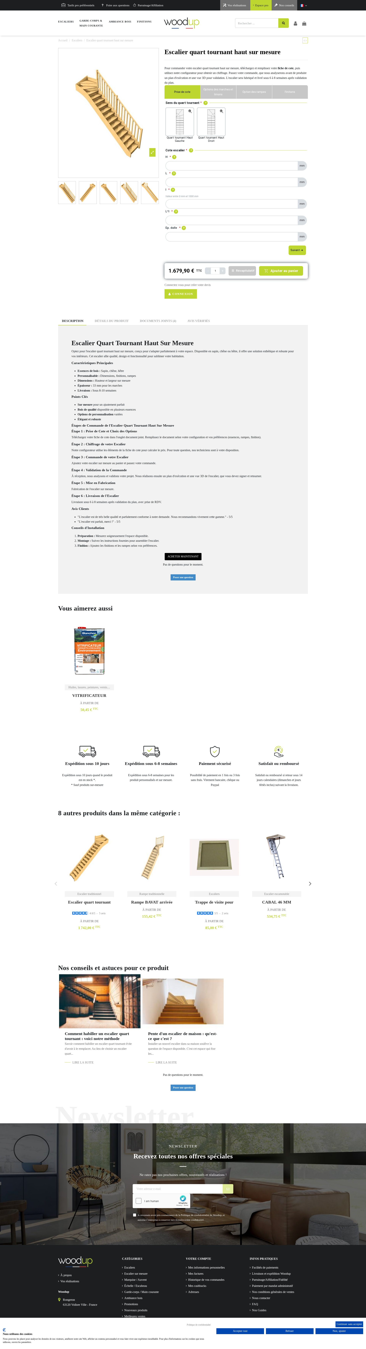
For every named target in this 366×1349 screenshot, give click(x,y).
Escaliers (129, 1267)
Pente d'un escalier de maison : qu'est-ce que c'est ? (182, 1036)
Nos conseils (286, 5)
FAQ (255, 1304)
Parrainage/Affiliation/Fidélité (270, 1279)
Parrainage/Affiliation (150, 5)
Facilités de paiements (265, 1267)
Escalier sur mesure (136, 1273)
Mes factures (195, 1273)
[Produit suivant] (306, 40)
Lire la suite (83, 1062)
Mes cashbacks (197, 1285)
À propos (66, 1275)
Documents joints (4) (158, 321)
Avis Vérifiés (198, 321)
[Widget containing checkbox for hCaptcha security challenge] (161, 1201)
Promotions (131, 1304)
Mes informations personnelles (206, 1267)
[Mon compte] (295, 23)
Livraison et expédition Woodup (271, 1273)
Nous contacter (261, 1298)
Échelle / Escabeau (135, 1285)
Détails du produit (112, 321)
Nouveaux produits (135, 1310)
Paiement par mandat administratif (272, 1285)
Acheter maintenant (183, 556)
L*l (167, 211)
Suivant (295, 250)
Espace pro (261, 5)
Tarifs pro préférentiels (80, 5)
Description (72, 321)
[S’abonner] (228, 1189)
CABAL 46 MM (276, 902)
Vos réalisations (237, 5)
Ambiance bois (133, 1298)
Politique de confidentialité (199, 1324)
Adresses (193, 1292)
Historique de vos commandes (206, 1279)
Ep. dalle (171, 228)
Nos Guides (259, 1310)
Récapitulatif (245, 270)
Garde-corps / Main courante (141, 1292)
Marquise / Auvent (135, 1279)
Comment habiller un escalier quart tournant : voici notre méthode (97, 1036)
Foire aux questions (117, 5)
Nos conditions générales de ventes (273, 1292)
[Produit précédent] (305, 40)
